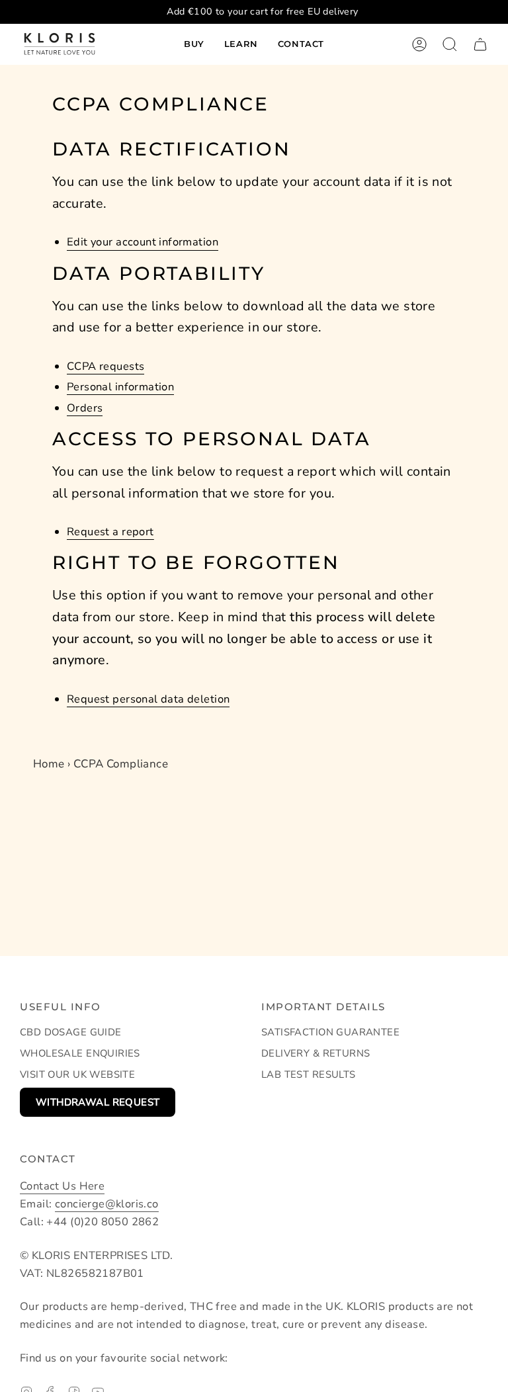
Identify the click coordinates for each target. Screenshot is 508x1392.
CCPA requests (105, 366)
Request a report (110, 531)
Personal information (120, 386)
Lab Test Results (308, 1074)
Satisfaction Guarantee (330, 1032)
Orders (85, 407)
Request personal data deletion (148, 699)
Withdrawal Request (97, 1102)
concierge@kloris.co (107, 1203)
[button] (194, 44)
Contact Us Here (62, 1186)
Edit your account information (142, 241)
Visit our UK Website (77, 1074)
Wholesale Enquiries (80, 1053)
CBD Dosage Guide (71, 1032)
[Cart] (480, 44)
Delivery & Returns (315, 1053)
